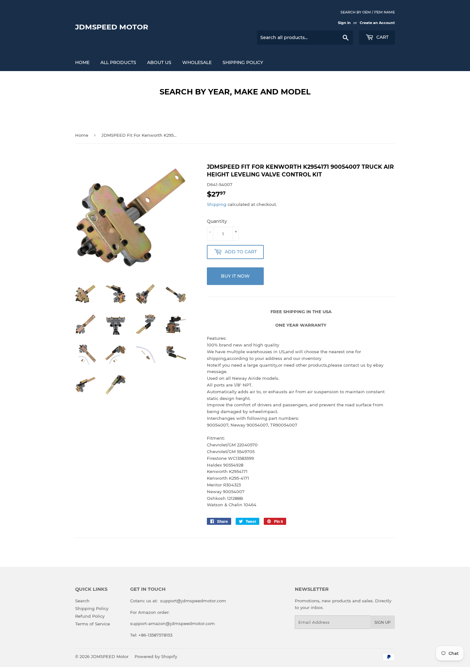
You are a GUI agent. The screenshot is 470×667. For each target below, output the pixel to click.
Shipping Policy (243, 62)
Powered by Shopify (156, 656)
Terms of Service (92, 623)
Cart (381, 37)
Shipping (216, 204)
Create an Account (377, 22)
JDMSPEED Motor (111, 26)
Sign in (344, 22)
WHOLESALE (197, 62)
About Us (159, 62)
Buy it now (235, 276)
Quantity (217, 221)
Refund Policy (90, 616)
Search (82, 600)
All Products (118, 62)
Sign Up (382, 622)
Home (82, 62)
